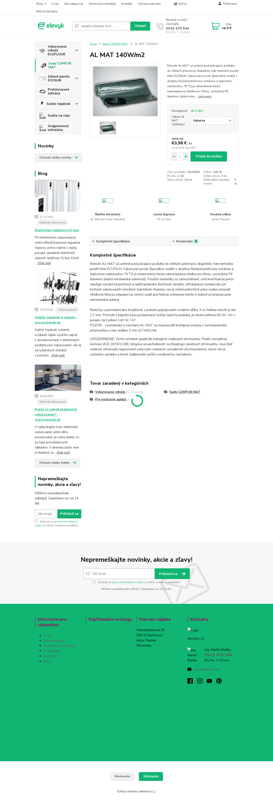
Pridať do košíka (209, 156)
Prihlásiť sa (69, 513)
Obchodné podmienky (102, 4)
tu (153, 791)
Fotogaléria (51, 651)
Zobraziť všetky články (54, 463)
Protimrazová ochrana (58, 91)
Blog (39, 4)
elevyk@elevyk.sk (206, 669)
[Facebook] (192, 682)
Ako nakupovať (73, 4)
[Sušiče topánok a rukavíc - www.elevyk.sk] (58, 289)
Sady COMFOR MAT (59, 65)
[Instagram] (202, 682)
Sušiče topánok (58, 104)
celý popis (205, 96)
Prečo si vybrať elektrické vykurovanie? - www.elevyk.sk (56, 414)
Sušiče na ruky (59, 115)
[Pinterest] (219, 682)
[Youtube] (211, 682)
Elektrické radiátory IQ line (57, 230)
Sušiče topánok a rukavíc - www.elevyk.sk (56, 320)
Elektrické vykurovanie (52, 222)
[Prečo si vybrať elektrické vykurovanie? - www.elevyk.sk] (58, 378)
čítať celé (44, 263)
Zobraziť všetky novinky (55, 157)
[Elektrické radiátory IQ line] (58, 196)
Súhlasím (150, 776)
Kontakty (127, 4)
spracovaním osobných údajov (128, 582)
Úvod (93, 44)
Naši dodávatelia (46, 11)
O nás (55, 4)
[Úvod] (52, 26)
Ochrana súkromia (149, 4)
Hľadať (140, 25)
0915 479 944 (177, 28)
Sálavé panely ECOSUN (59, 78)
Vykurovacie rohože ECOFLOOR (57, 50)
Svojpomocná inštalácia (58, 128)
